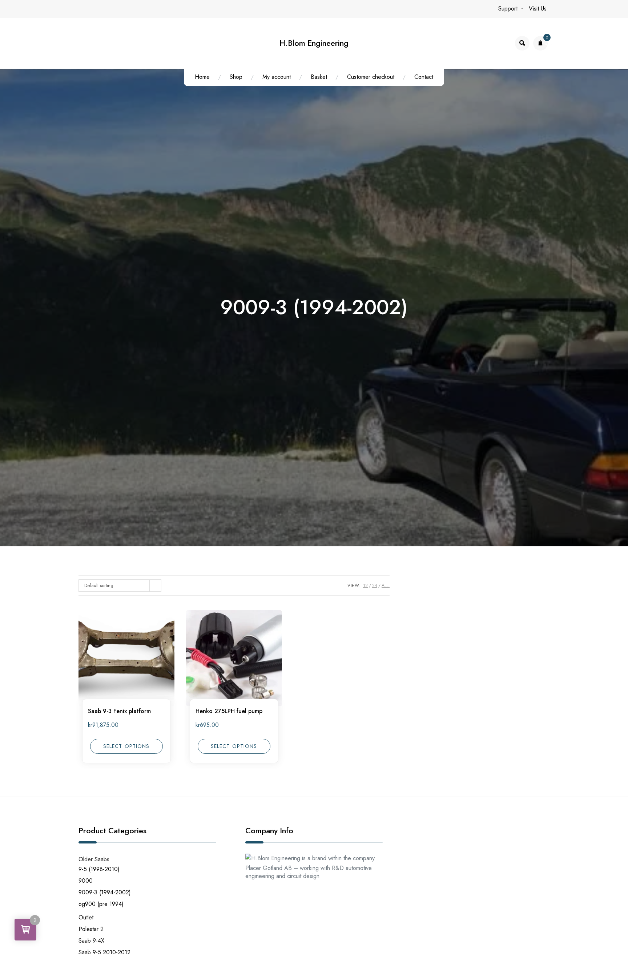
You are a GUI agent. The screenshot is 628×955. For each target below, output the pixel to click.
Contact (423, 77)
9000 (85, 881)
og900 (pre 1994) (101, 904)
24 (374, 585)
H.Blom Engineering (314, 43)
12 (365, 585)
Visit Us (538, 8)
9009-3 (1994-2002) (104, 892)
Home (202, 77)
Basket (319, 77)
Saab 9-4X (91, 940)
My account (276, 77)
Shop (236, 77)
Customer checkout (370, 77)
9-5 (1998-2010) (99, 869)
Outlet (85, 917)
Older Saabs (93, 859)
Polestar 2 (91, 929)
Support (508, 8)
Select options (126, 746)
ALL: (386, 585)
